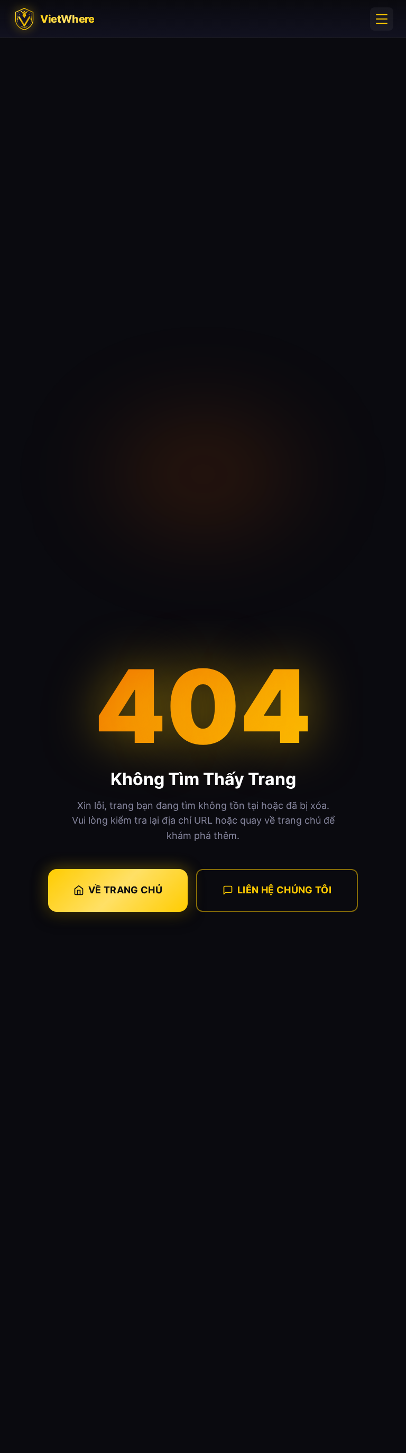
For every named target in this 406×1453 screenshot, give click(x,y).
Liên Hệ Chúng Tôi (284, 889)
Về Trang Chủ (125, 889)
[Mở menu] (381, 19)
